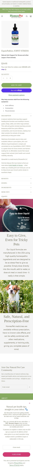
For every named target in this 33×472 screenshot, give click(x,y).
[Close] (30, 403)
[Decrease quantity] (3, 78)
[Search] (27, 16)
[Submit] (30, 387)
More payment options (17, 95)
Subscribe (16, 454)
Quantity (5, 74)
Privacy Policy (18, 463)
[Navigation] (2, 16)
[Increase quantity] (10, 78)
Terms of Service (14, 465)
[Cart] (31, 16)
